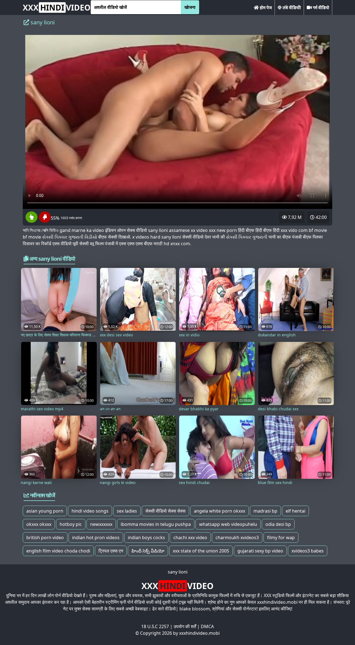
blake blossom (194, 609)
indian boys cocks (146, 537)
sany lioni (177, 572)
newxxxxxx (101, 524)
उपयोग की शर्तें (185, 626)
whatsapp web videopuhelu (228, 524)
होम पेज (265, 7)
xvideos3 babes (307, 551)
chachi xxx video (190, 537)
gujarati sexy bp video (260, 551)
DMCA (207, 626)
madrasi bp (265, 511)
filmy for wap (281, 537)
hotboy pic (71, 524)
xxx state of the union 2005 (201, 551)
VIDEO (56, 7)
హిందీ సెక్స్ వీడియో (147, 551)
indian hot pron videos (96, 537)
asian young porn (44, 511)
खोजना (190, 7)
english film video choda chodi (58, 551)
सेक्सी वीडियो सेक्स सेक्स (165, 511)
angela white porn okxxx (219, 511)
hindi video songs (90, 511)
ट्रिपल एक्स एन (110, 551)
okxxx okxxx (38, 524)
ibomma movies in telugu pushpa (156, 524)
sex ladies (127, 511)
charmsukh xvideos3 (237, 537)
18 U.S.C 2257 (155, 626)
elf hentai (295, 511)
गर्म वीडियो (320, 7)
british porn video (45, 537)
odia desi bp (278, 524)
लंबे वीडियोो (291, 7)
